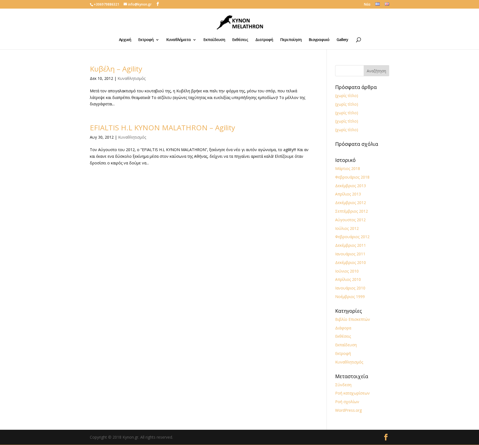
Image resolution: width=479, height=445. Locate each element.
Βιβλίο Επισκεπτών (352, 319)
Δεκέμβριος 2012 (350, 202)
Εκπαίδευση (214, 40)
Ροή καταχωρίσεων (352, 393)
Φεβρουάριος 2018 (352, 177)
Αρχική (125, 40)
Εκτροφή (146, 40)
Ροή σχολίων (347, 401)
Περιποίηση (291, 40)
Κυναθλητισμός (132, 78)
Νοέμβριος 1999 (350, 296)
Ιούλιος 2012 (347, 228)
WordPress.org (348, 410)
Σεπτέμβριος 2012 (351, 211)
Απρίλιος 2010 (348, 279)
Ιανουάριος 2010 (350, 288)
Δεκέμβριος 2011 (350, 245)
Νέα (367, 5)
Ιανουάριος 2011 (350, 253)
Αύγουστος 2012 (350, 219)
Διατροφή (264, 40)
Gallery (342, 40)
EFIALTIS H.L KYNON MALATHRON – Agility (162, 128)
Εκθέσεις (240, 40)
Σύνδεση (343, 384)
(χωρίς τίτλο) (346, 95)
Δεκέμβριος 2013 (350, 185)
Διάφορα (343, 327)
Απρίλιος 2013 (348, 194)
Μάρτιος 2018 (347, 168)
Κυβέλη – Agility (116, 69)
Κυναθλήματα (178, 40)
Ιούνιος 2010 (347, 271)
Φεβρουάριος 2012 (352, 236)
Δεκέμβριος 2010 (350, 262)
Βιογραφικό (319, 40)
